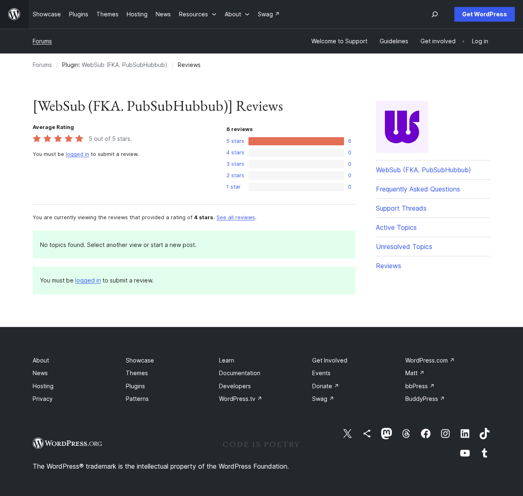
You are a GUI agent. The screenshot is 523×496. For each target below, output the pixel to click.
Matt (415, 372)
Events (321, 372)
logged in (77, 154)
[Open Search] (434, 14)
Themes (137, 372)
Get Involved (329, 360)
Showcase (140, 360)
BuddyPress (425, 398)
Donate (325, 386)
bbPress (420, 386)
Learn (226, 360)
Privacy (43, 398)
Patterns (137, 398)
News (40, 372)
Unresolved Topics (404, 246)
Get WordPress (484, 14)
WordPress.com (430, 360)
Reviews (388, 266)
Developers (235, 386)
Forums (42, 41)
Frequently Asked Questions (418, 189)
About (41, 360)
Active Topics (396, 227)
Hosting (43, 386)
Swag (323, 398)
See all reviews (236, 217)
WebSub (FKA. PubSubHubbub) (125, 64)
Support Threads (401, 208)
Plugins (135, 386)
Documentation (239, 372)
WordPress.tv (240, 398)
